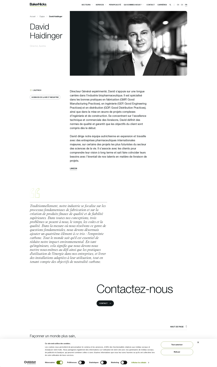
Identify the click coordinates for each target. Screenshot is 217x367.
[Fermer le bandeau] (198, 342)
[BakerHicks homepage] (38, 5)
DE (182, 5)
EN (178, 5)
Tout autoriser (177, 345)
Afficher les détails (138, 362)
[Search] (170, 4)
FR (186, 5)
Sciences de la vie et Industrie (45, 97)
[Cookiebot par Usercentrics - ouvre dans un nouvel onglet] (30, 362)
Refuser (177, 352)
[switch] (81, 362)
